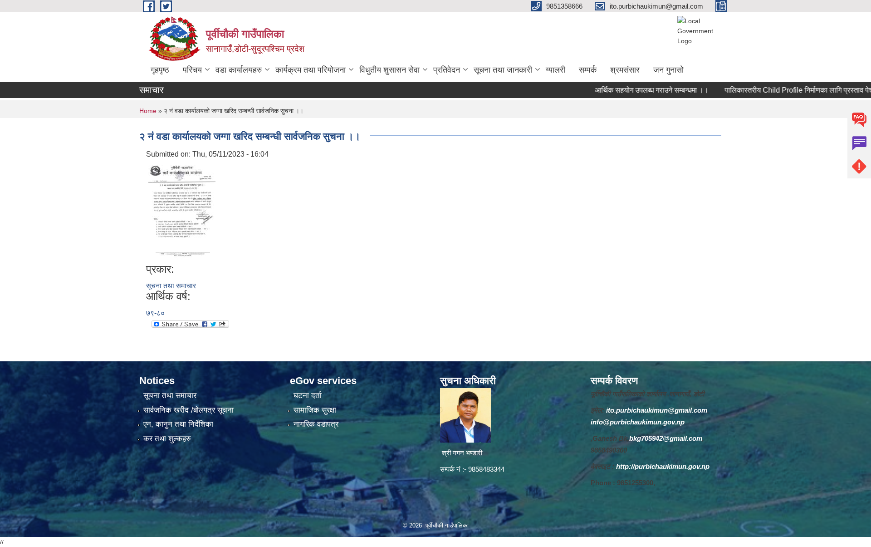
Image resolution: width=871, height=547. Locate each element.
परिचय (192, 69)
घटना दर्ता (308, 395)
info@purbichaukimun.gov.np (638, 422)
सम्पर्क (588, 69)
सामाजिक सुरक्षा (315, 410)
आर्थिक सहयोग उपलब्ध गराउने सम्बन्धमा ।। (635, 90)
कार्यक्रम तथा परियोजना (310, 69)
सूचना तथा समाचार (171, 286)
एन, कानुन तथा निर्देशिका (178, 424)
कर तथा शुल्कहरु (167, 438)
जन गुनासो (668, 69)
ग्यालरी (555, 69)
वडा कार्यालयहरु (238, 69)
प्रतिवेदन (446, 69)
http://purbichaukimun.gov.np (663, 466)
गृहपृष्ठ (160, 69)
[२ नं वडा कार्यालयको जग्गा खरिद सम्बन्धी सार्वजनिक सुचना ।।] (181, 211)
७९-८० (155, 313)
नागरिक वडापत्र (316, 424)
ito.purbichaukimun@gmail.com (656, 410)
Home (148, 110)
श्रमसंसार (625, 69)
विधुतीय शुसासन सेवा (389, 69)
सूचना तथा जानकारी (503, 69)
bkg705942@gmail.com (665, 438)
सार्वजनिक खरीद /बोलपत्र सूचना (188, 410)
